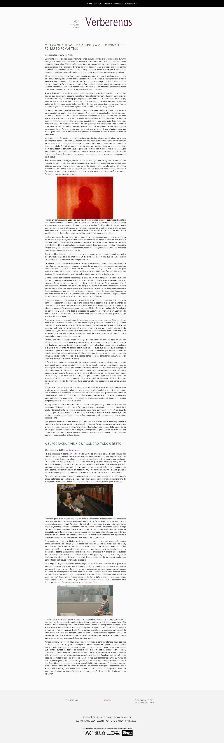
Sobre (89, 3)
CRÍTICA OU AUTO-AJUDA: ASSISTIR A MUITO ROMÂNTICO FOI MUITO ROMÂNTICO (85, 47)
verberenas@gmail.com (143, 703)
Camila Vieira (74, 450)
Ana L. (70, 55)
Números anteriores (113, 3)
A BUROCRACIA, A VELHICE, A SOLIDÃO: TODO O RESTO (83, 443)
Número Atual (131, 3)
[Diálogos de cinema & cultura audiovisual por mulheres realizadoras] (112, 27)
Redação (98, 3)
